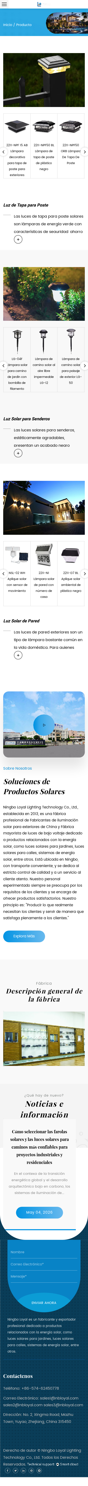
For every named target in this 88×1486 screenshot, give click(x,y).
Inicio (7, 25)
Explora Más (24, 936)
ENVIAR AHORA (44, 1303)
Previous (3, 1011)
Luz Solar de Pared (21, 621)
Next (3, 1066)
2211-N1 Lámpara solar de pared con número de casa (44, 585)
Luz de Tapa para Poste (25, 205)
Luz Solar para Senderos (26, 419)
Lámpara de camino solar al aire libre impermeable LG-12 (44, 371)
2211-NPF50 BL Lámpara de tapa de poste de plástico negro (44, 157)
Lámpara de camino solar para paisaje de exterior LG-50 (71, 371)
